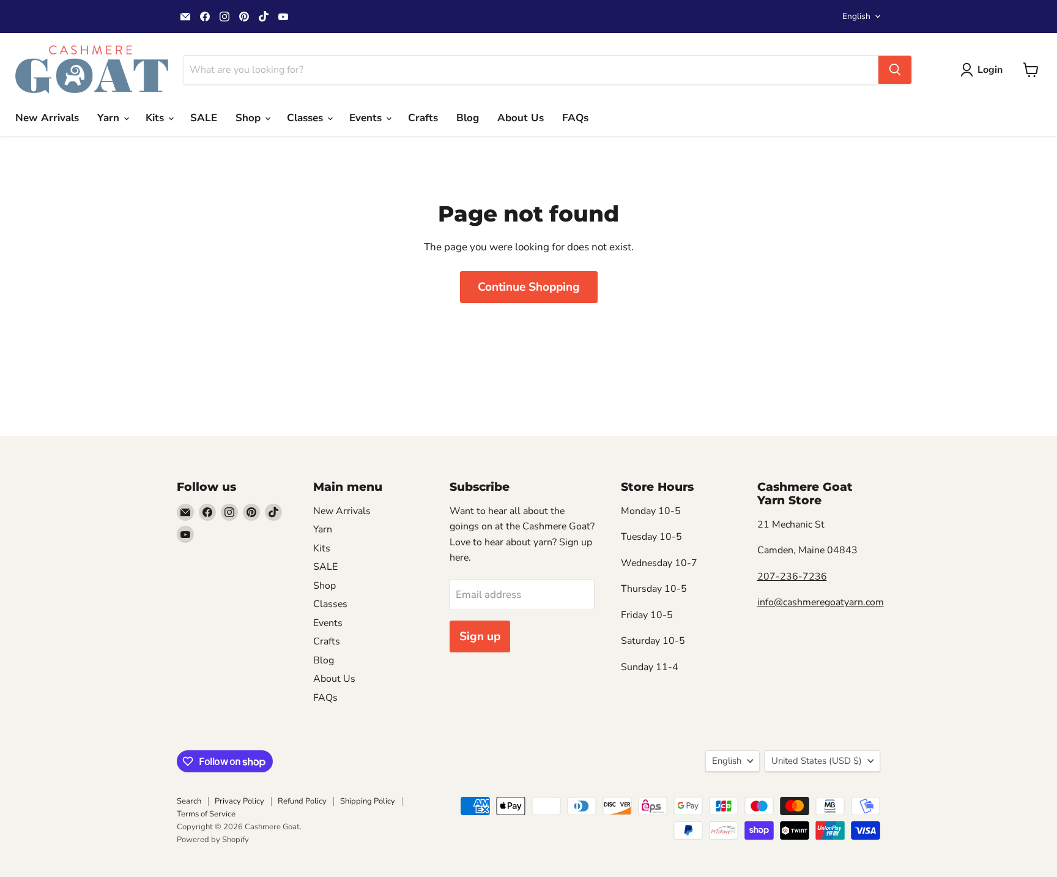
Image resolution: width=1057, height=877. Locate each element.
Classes (306, 118)
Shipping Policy (367, 801)
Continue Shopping (529, 287)
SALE (203, 118)
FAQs (575, 118)
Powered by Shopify (213, 839)
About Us (520, 118)
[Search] (894, 70)
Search (189, 801)
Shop (250, 118)
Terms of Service (206, 813)
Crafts (423, 118)
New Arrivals (47, 118)
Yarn (109, 118)
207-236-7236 (792, 576)
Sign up (479, 636)
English (856, 16)
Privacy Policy (239, 801)
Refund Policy (302, 801)
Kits (156, 118)
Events (367, 118)
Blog (467, 118)
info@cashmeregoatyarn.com (820, 602)
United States (816, 761)
